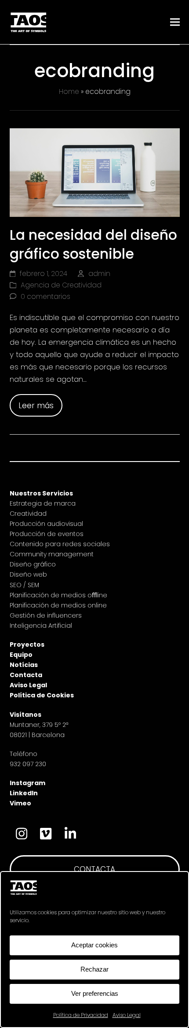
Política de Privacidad (80, 1015)
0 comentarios (45, 296)
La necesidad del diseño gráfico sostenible (93, 244)
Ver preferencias (94, 993)
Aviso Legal (127, 1015)
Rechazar (94, 969)
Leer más (36, 405)
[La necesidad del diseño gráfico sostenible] (95, 172)
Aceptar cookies (94, 945)
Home (69, 91)
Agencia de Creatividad (61, 285)
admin (99, 273)
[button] (175, 22)
